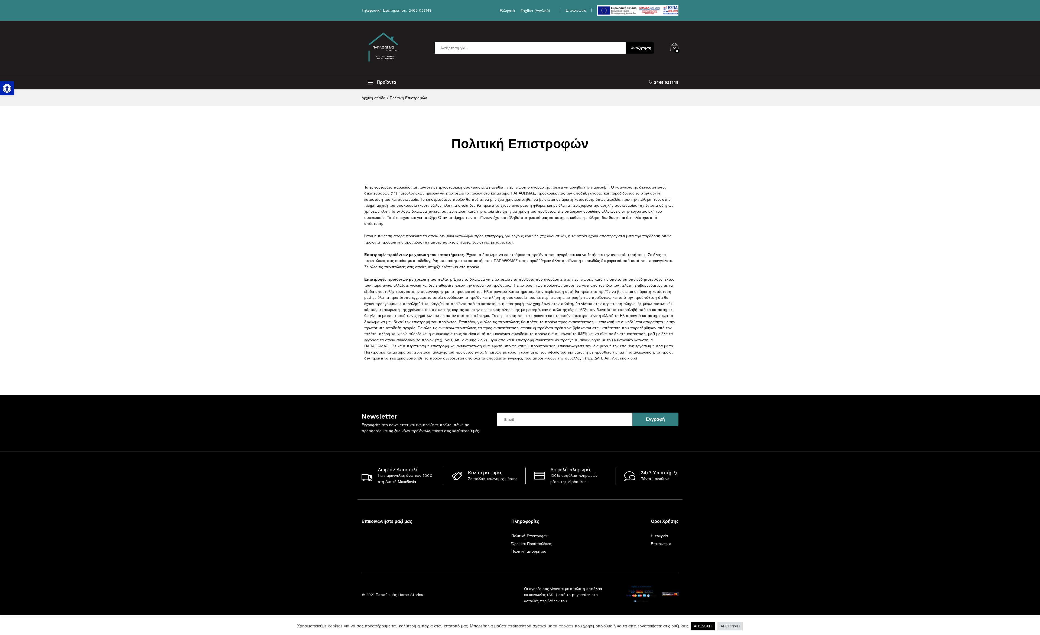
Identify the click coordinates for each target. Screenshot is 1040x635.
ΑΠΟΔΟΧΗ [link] (702, 626)
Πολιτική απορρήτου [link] (528, 551)
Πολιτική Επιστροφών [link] (529, 536)
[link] (7, 88)
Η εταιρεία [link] (659, 536)
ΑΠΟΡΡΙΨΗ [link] (730, 626)
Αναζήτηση (641, 48)
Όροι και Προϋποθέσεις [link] (531, 544)
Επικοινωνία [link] (576, 10)
